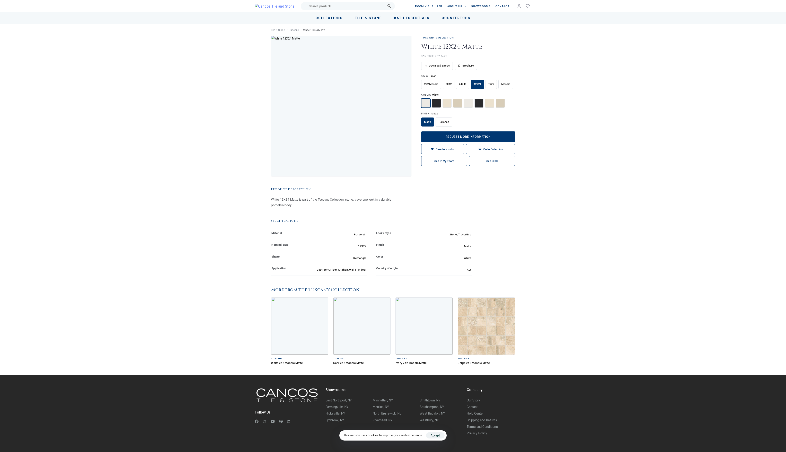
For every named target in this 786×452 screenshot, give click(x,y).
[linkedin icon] (288, 421)
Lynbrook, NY (334, 420)
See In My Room (444, 161)
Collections (329, 18)
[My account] (519, 6)
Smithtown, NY (430, 400)
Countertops (456, 18)
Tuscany (294, 30)
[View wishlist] (528, 6)
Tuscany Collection (437, 37)
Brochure (468, 65)
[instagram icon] (264, 421)
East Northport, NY (338, 400)
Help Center (475, 413)
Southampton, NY (432, 407)
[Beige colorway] (457, 103)
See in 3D (492, 161)
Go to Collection (493, 149)
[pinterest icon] (281, 421)
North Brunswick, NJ (387, 413)
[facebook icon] (257, 421)
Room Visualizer (428, 6)
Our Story (473, 400)
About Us (454, 6)
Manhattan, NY (383, 400)
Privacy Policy (477, 433)
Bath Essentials (411, 18)
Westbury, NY (429, 420)
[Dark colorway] (436, 103)
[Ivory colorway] (447, 103)
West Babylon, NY (432, 413)
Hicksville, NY (335, 413)
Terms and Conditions (482, 427)
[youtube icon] (273, 421)
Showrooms (480, 6)
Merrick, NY (381, 407)
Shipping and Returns (482, 420)
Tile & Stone (368, 18)
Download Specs (439, 65)
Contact (502, 6)
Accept (435, 435)
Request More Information (468, 136)
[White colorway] (425, 103)
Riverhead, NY (382, 420)
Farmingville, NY (336, 407)
